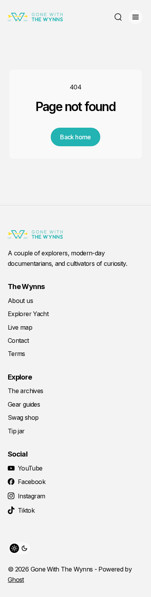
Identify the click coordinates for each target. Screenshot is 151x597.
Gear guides (24, 404)
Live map (20, 327)
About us (20, 300)
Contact (18, 340)
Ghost (16, 579)
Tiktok (26, 510)
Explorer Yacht (28, 314)
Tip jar (16, 431)
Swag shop (23, 417)
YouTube (30, 468)
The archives (25, 391)
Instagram (31, 496)
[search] (118, 17)
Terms (16, 354)
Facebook (31, 482)
